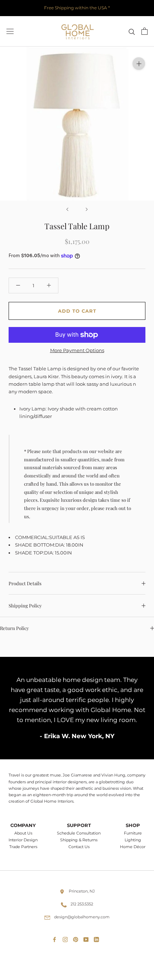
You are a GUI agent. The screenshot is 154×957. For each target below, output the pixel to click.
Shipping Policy (25, 605)
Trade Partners (23, 847)
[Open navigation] (10, 31)
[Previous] (67, 209)
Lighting (133, 840)
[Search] (132, 31)
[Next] (87, 209)
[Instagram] (67, 938)
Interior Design (23, 840)
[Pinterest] (77, 938)
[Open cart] (144, 31)
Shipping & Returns (78, 840)
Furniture (133, 833)
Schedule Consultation (79, 833)
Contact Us (79, 847)
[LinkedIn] (98, 938)
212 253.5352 (82, 903)
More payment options (77, 350)
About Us (23, 833)
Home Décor (132, 847)
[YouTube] (87, 938)
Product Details (25, 583)
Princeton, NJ (82, 891)
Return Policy (14, 628)
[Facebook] (56, 938)
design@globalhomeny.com (82, 916)
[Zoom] (139, 63)
